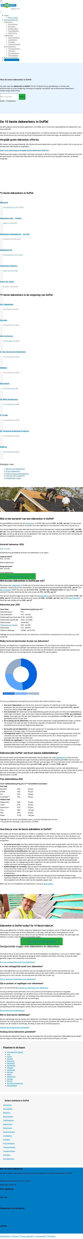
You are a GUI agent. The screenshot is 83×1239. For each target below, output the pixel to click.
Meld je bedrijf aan (7, 1193)
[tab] (41, 962)
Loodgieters (12, 40)
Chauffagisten (13, 31)
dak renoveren (74, 598)
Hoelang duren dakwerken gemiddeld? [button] (14, 1027)
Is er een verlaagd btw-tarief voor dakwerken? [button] (17, 962)
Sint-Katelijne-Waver (15, 1052)
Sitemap (15, 1236)
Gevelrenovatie (14, 38)
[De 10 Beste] (10, 9)
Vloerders (11, 51)
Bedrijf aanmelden (11, 58)
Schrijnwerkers (10, 46)
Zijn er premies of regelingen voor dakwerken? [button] (18, 979)
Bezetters (11, 26)
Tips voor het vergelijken (15, 476)
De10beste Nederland (8, 1230)
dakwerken (16, 585)
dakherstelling (43, 596)
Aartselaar (11, 1070)
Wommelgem (12, 1085)
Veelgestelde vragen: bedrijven (11, 1204)
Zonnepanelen (13, 53)
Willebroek (11, 1076)
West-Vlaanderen (6, 1221)
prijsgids (19, 1185)
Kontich (10, 1059)
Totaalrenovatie (14, 44)
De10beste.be (5, 1236)
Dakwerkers (8, 35)
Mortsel (10, 1072)
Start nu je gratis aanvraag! (42, 941)
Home (6, 15)
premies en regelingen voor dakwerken (33, 988)
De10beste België (6, 1232)
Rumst (9, 1056)
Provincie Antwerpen (8, 1212)
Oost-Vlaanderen (6, 1217)
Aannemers (8, 22)
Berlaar (10, 1079)
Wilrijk (9, 1081)
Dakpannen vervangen (9, 625)
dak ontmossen (6, 590)
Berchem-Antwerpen (15, 1083)
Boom (9, 1074)
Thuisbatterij (13, 55)
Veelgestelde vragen (13, 478)
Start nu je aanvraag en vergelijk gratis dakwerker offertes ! (24, 150)
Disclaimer (51, 1236)
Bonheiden (11, 1065)
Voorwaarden (41, 1236)
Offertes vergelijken (11, 60)
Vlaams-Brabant (6, 1219)
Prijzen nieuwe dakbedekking (17, 474)
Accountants (12, 24)
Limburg (3, 1215)
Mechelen (11, 1063)
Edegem (10, 1068)
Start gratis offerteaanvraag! (18, 576)
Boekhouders (13, 29)
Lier (8, 1054)
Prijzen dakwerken (13, 471)
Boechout (10, 1061)
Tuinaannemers (14, 49)
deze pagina (48, 884)
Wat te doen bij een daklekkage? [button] (12, 1010)
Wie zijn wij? (13, 17)
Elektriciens (12, 33)
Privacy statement (27, 1236)
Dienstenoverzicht (11, 20)
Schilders (11, 42)
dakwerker (30, 523)
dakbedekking (61, 757)
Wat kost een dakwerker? (15, 469)
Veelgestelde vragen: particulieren (13, 1202)
